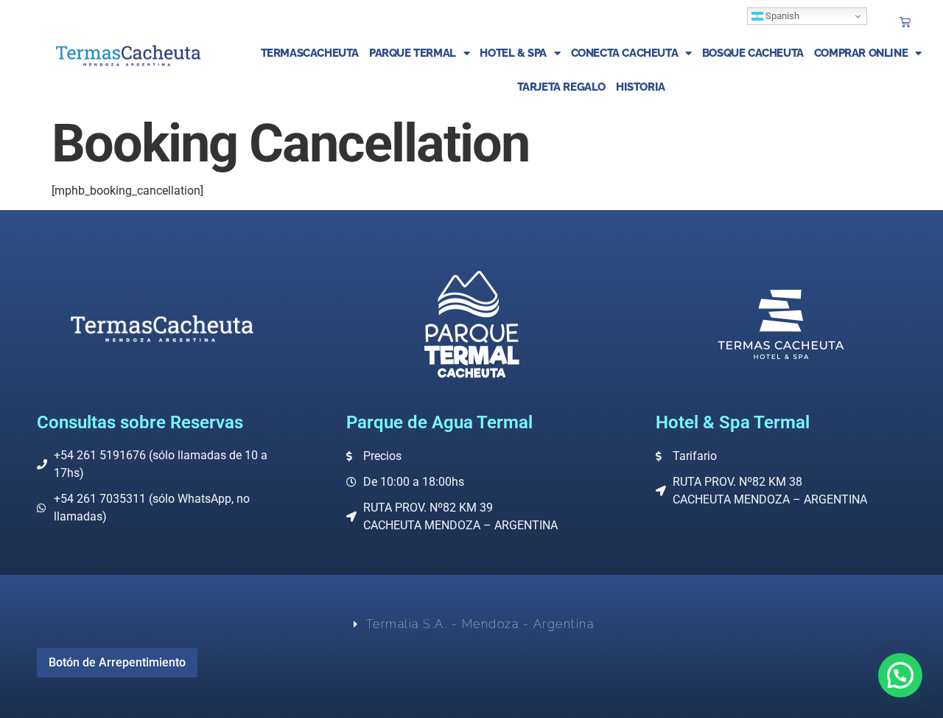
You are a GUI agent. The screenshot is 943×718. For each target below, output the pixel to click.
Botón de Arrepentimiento (117, 662)
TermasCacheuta (310, 53)
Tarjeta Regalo (561, 87)
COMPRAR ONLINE (861, 53)
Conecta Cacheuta (625, 53)
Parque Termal (412, 53)
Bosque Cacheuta (753, 53)
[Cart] (905, 21)
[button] (900, 675)
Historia (640, 87)
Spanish (781, 15)
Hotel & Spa (513, 53)
